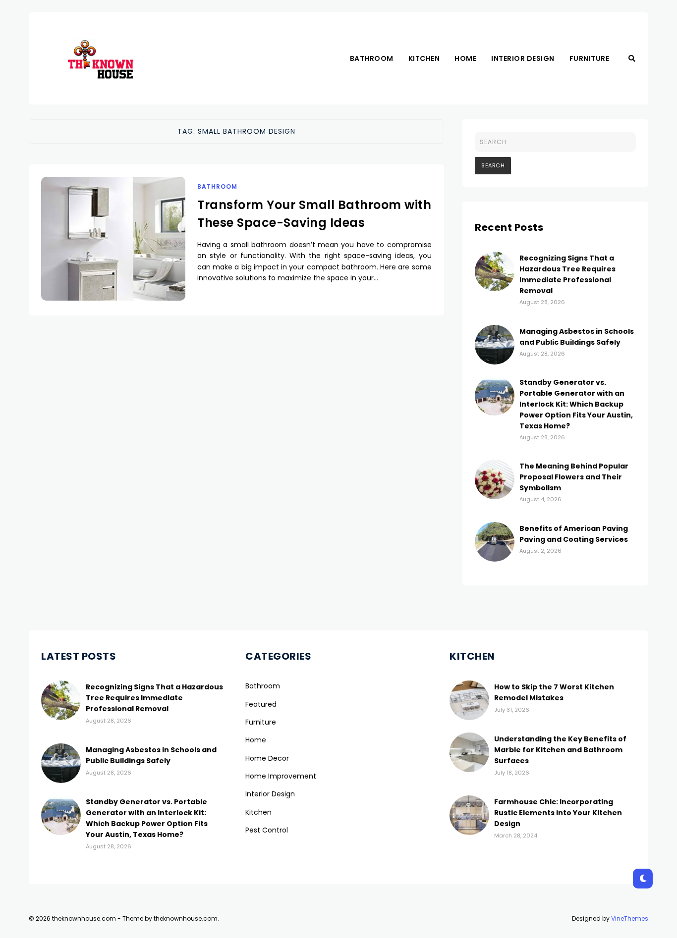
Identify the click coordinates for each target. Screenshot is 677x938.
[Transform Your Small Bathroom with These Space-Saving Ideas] (113, 251)
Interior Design (523, 58)
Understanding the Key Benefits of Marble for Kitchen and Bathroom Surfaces (560, 750)
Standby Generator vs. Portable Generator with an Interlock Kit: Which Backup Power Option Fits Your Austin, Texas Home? (576, 404)
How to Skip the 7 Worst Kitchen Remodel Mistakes (554, 692)
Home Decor (267, 758)
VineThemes (629, 918)
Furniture (589, 58)
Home (465, 58)
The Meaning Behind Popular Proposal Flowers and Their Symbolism (573, 477)
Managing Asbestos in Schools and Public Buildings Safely (151, 755)
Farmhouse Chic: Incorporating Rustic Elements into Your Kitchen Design (558, 813)
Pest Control (266, 830)
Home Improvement (280, 776)
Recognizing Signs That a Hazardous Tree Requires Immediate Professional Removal (567, 274)
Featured (261, 704)
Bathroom (372, 58)
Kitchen (424, 58)
